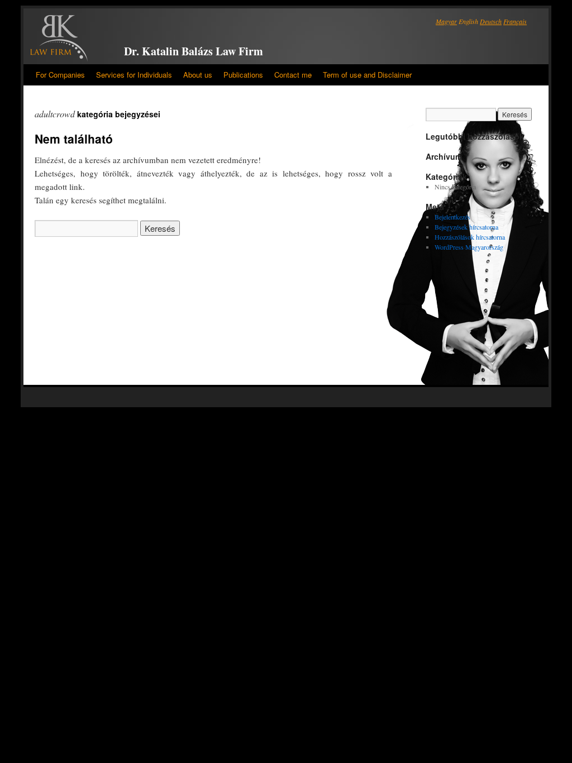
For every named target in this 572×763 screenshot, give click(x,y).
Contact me (293, 74)
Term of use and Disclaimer (367, 74)
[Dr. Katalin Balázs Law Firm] (59, 39)
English (468, 21)
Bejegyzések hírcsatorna (466, 226)
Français (515, 21)
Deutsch (491, 21)
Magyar (446, 21)
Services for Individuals (134, 74)
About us (197, 74)
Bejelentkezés (452, 216)
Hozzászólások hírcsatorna (470, 236)
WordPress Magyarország (469, 246)
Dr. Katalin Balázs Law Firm (193, 51)
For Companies (60, 74)
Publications (243, 74)
